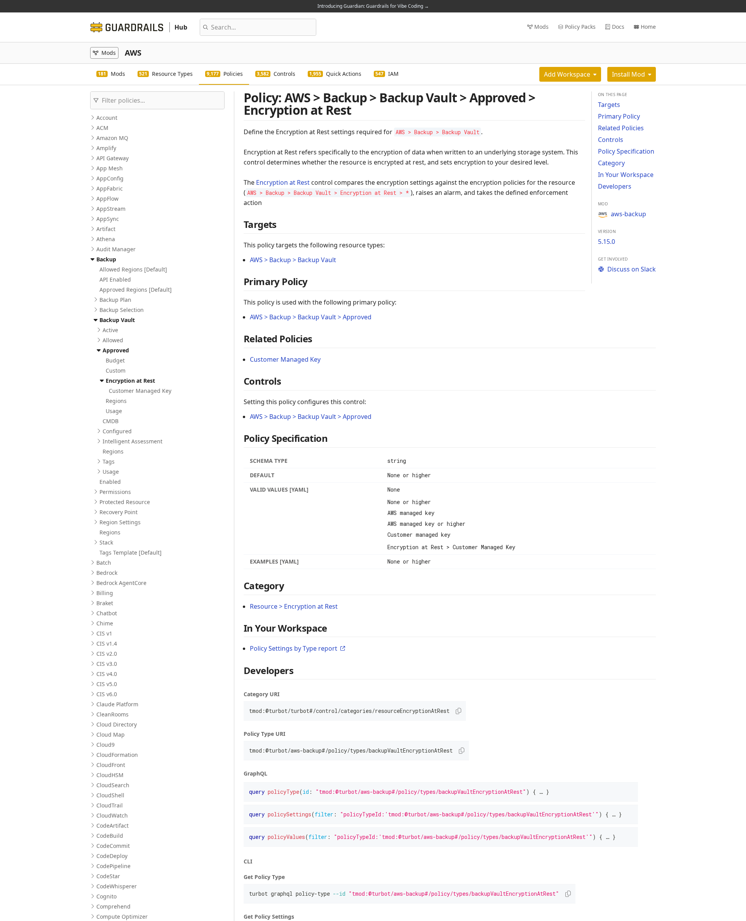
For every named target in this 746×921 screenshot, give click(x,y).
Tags (109, 461)
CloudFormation (117, 754)
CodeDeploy (111, 856)
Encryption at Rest (130, 380)
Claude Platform (117, 704)
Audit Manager (116, 249)
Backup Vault (117, 320)
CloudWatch (112, 815)
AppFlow (107, 198)
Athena (105, 239)
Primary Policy (619, 116)
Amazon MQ (112, 138)
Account (106, 117)
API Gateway (112, 158)
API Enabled (115, 279)
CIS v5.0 (106, 684)
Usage (114, 411)
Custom (115, 370)
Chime (104, 623)
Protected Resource (124, 502)
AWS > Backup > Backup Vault (293, 260)
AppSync (107, 218)
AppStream (110, 208)
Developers (614, 186)
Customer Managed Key (140, 390)
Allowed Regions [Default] (133, 269)
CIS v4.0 (106, 674)
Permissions (115, 492)
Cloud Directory (116, 724)
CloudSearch (112, 785)
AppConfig (110, 178)
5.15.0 (606, 241)
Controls (610, 139)
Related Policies (621, 128)
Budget (115, 360)
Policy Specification (626, 151)
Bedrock (106, 572)
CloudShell (110, 795)
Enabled (110, 481)
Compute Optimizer (122, 916)
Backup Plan (115, 299)
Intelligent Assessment (132, 441)
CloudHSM (110, 775)
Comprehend (113, 906)
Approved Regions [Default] (135, 289)
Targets (609, 104)
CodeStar (108, 876)
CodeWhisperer (116, 886)
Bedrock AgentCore (121, 583)
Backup (106, 259)
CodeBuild (109, 835)
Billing (104, 593)
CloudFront (110, 765)
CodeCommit (113, 845)
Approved (116, 350)
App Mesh (109, 168)
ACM (102, 127)
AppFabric (109, 188)
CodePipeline (113, 866)
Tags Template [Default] (130, 552)
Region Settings (120, 522)
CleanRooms (112, 714)
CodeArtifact (112, 825)
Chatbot (106, 613)
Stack (106, 542)
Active (110, 330)
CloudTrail (109, 805)
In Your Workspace (626, 174)
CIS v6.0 (106, 694)
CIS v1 (104, 633)
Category (611, 163)
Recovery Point (118, 512)
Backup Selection (121, 309)
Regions (116, 400)
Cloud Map (110, 734)
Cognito (106, 896)
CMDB (111, 421)
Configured (117, 431)
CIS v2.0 (106, 653)
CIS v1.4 (106, 643)
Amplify (106, 148)
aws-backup (628, 214)
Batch (103, 562)
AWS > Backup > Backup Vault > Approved (310, 317)
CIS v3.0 (106, 663)
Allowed (113, 340)
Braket (104, 603)
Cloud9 (105, 744)
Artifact (105, 229)
